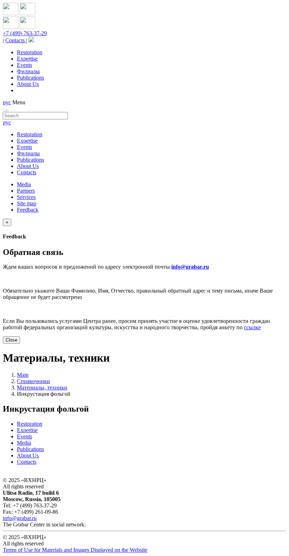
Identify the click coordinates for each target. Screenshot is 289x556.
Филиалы (28, 71)
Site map (26, 203)
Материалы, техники (42, 388)
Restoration (29, 52)
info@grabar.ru (190, 267)
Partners (26, 191)
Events (24, 65)
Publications (30, 78)
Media (24, 184)
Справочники (33, 381)
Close (11, 340)
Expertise (27, 59)
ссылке (252, 327)
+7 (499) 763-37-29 (25, 33)
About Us (28, 84)
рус (7, 102)
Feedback (27, 210)
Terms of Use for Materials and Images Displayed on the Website (75, 550)
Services (26, 197)
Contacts (15, 40)
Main (23, 375)
